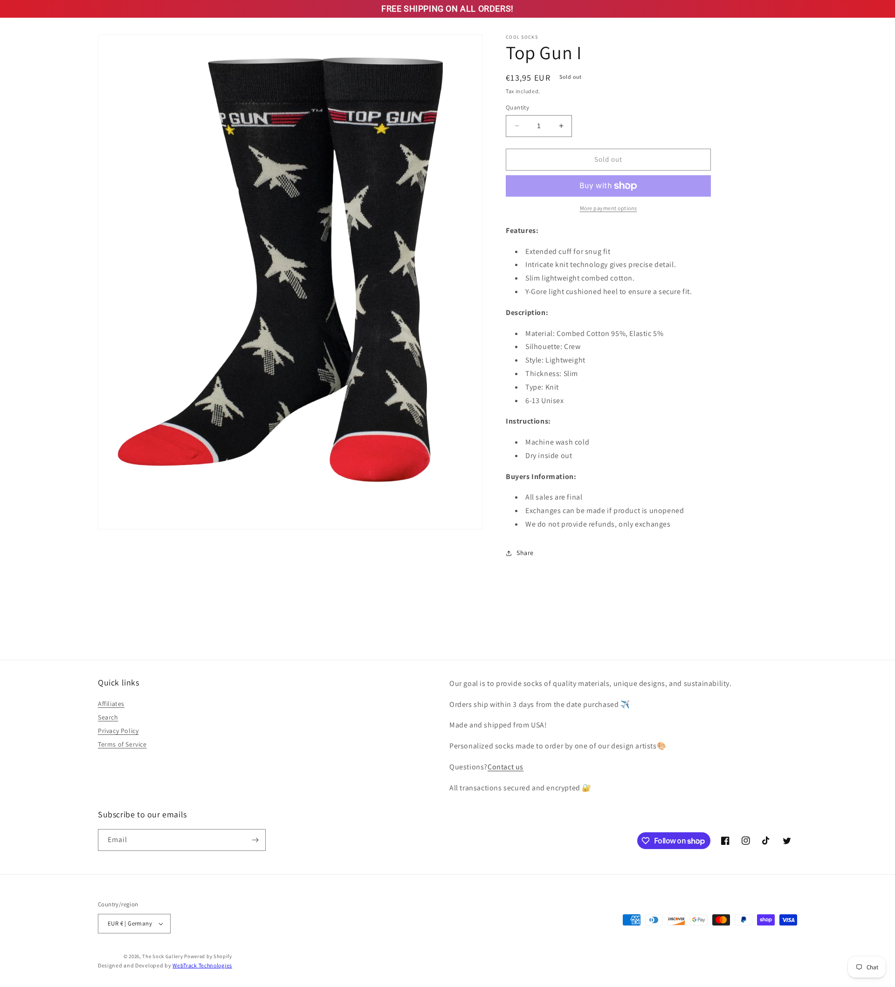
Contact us (505, 767)
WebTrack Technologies (202, 965)
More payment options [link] (608, 208)
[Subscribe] (255, 840)
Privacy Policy (118, 731)
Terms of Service (122, 744)
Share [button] (525, 552)
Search (108, 717)
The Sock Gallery (162, 956)
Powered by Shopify (208, 956)
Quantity (517, 107)
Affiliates (111, 703)
